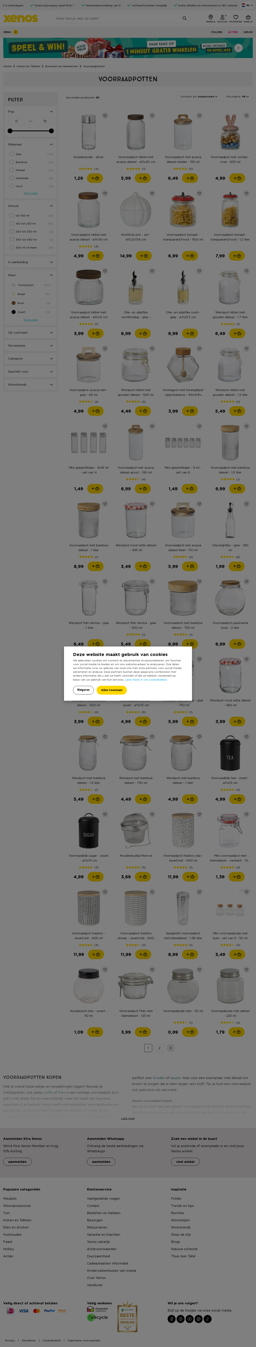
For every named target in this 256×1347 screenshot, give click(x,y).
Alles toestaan (111, 690)
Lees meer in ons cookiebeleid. (146, 679)
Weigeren (83, 689)
